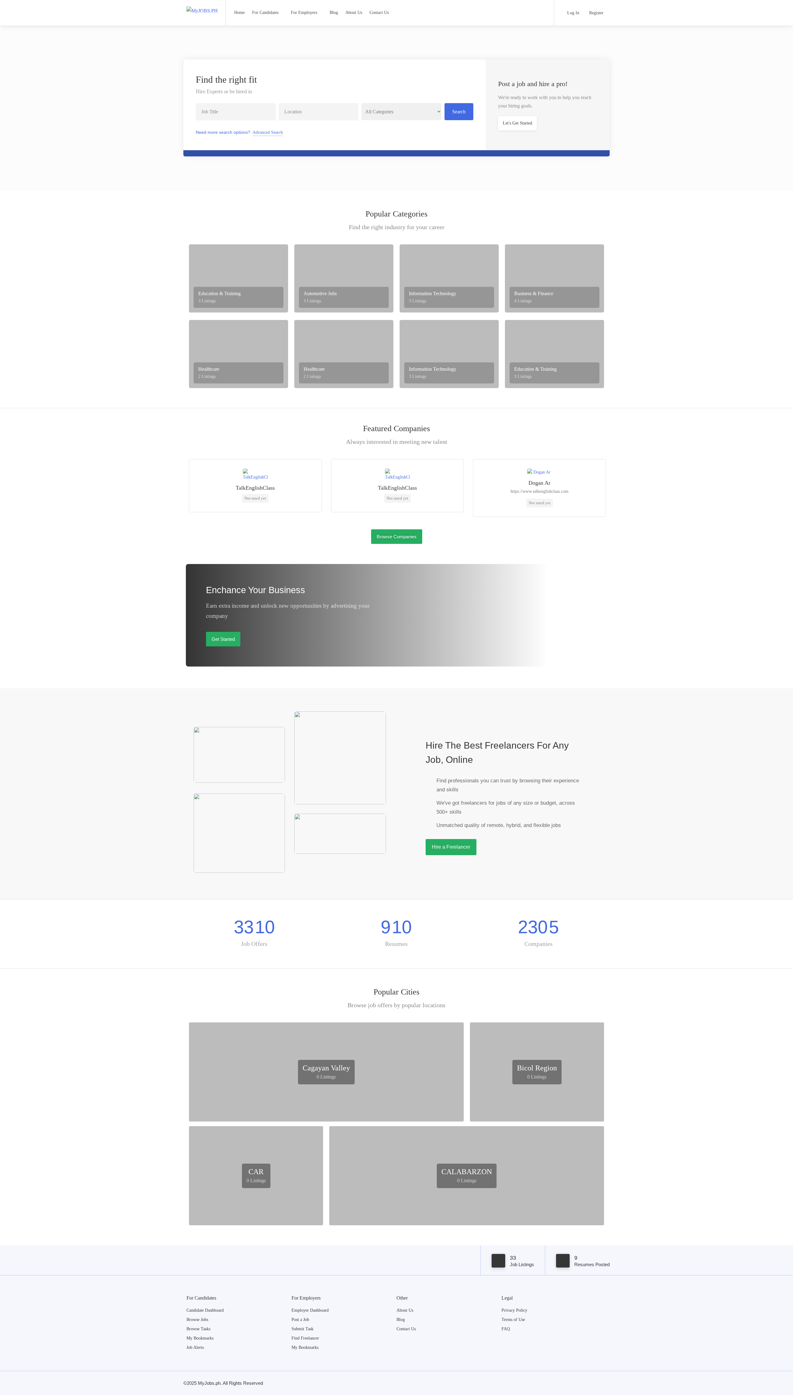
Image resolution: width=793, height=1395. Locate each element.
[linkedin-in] (595, 1383)
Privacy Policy (514, 1310)
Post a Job (300, 1319)
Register (595, 13)
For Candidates (265, 12)
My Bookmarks (199, 1338)
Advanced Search (267, 132)
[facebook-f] (585, 1383)
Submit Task (302, 1329)
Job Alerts (195, 1347)
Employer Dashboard (310, 1310)
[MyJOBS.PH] (202, 4)
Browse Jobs (197, 1319)
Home (239, 12)
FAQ (506, 1329)
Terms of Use (513, 1319)
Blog (334, 12)
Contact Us (379, 12)
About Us (353, 12)
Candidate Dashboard (205, 1310)
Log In (572, 13)
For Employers (304, 12)
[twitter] (606, 1383)
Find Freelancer (305, 1338)
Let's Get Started (517, 123)
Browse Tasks (198, 1329)
